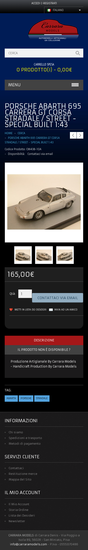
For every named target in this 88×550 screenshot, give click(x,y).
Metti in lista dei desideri (30, 309)
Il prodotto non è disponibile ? (44, 350)
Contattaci (16, 468)
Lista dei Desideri (22, 515)
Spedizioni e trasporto (25, 438)
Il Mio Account (19, 504)
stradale (42, 398)
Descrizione (44, 340)
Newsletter (17, 521)
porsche (26, 398)
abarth (11, 398)
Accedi (35, 3)
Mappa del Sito (20, 479)
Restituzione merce (23, 474)
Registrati (50, 3)
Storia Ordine (18, 510)
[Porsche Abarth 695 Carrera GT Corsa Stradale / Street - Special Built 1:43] (44, 238)
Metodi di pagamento (25, 443)
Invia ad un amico (65, 309)
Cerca (21, 133)
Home (8, 133)
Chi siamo (16, 432)
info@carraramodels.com (28, 544)
